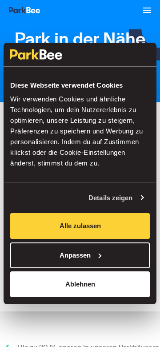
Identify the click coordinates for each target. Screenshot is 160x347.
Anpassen (75, 255)
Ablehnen (80, 284)
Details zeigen (110, 198)
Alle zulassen (80, 226)
